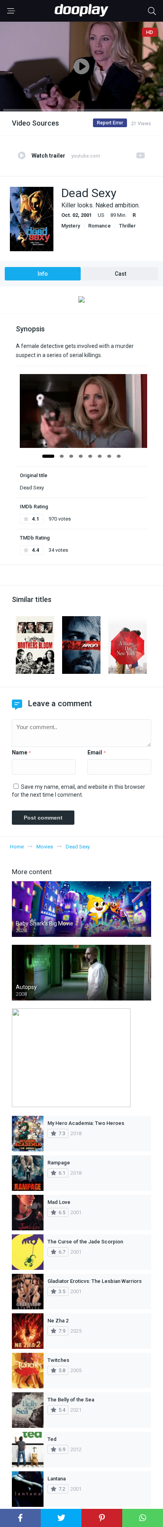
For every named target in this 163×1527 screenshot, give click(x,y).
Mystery (70, 225)
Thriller (127, 225)
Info (43, 274)
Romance (99, 225)
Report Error (110, 123)
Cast (120, 274)
